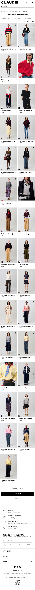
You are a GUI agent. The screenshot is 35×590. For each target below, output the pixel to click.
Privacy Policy (19, 573)
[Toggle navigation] (32, 2)
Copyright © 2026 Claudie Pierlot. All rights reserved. (17, 577)
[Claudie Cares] (17, 584)
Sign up (31, 541)
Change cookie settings (14, 575)
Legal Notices (24, 575)
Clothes (12, 11)
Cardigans (5, 18)
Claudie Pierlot (5, 11)
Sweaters (17, 18)
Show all (17, 499)
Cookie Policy (27, 573)
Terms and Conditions (9, 573)
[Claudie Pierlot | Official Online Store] (9, 2)
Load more (17, 494)
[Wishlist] (15, 25)
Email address (7, 541)
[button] (26, 2)
